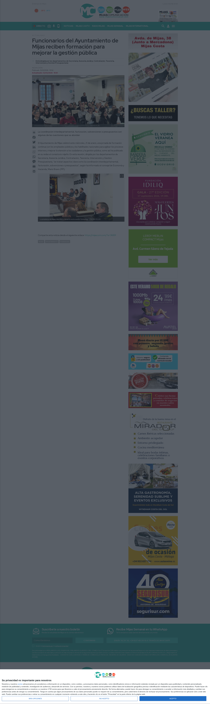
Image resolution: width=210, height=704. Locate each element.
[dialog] (105, 686)
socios (20, 684)
